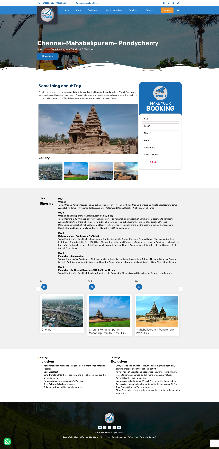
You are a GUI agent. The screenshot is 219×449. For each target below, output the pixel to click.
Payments (167, 10)
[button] (93, 10)
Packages (92, 10)
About (78, 10)
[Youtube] (173, 3)
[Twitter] (168, 3)
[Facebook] (164, 3)
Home (66, 10)
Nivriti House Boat (114, 10)
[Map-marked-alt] (178, 3)
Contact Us (151, 10)
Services (133, 10)
